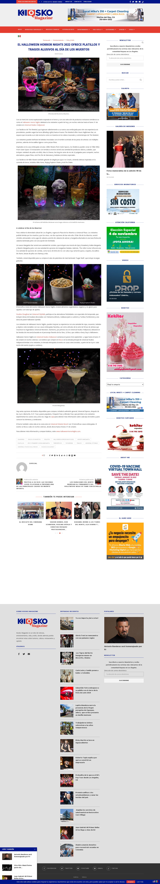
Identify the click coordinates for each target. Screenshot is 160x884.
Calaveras (21, 439)
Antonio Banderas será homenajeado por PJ (59, 523)
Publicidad (88, 2)
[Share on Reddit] (62, 455)
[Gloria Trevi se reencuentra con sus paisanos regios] (66, 640)
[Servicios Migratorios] (123, 190)
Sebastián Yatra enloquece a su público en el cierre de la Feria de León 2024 (87, 690)
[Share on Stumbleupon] (64, 455)
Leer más (140, 882)
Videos (84, 877)
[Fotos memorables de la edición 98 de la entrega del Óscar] (125, 149)
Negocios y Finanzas (52, 29)
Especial (33, 463)
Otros (131, 29)
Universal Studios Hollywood (34, 125)
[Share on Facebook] (49, 455)
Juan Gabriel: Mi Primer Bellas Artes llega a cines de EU (87, 828)
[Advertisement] (80, 583)
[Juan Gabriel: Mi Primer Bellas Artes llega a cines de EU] (66, 832)
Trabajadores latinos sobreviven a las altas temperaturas (84, 725)
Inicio (20, 29)
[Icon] (66, 623)
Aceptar (131, 882)
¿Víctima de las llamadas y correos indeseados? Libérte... (125, 294)
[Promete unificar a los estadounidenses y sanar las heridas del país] (66, 797)
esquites (47, 439)
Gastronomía (110, 29)
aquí (52, 417)
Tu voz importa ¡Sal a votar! (87, 618)
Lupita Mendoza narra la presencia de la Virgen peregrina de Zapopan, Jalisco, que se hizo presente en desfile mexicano (87, 710)
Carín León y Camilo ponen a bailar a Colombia (87, 671)
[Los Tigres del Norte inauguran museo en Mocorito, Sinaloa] (66, 658)
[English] (154, 881)
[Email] (140, 1)
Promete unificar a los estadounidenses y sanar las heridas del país (87, 795)
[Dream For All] (123, 94)
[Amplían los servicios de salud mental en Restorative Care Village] (66, 815)
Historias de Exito (68, 29)
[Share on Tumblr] (59, 455)
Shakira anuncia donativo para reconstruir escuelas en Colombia (87, 847)
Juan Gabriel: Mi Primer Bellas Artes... (23, 877)
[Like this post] (45, 455)
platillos (21, 443)
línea (60, 340)
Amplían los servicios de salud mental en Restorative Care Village (87, 812)
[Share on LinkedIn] (57, 455)
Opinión (121, 29)
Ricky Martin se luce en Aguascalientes (85, 741)
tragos (79, 443)
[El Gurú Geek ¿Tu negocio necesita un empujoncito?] (125, 524)
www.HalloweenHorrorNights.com (68, 431)
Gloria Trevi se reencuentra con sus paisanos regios (87, 636)
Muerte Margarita (83, 439)
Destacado (46, 40)
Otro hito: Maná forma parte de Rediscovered (87, 523)
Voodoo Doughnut (22, 314)
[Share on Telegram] (69, 455)
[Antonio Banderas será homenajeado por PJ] (59, 510)
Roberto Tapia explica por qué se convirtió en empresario (86, 760)
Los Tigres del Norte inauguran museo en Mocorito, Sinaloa (84, 655)
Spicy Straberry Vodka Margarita (39, 443)
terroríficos (57, 443)
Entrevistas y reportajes (33, 29)
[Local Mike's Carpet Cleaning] (125, 398)
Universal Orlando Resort (59, 424)
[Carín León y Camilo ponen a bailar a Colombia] (66, 675)
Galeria (75, 877)
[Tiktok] (143, 1)
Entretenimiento (82, 29)
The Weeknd (69, 443)
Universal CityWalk (38, 314)
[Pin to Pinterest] (55, 455)
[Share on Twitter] (52, 455)
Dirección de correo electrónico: (118, 54)
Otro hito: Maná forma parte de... (23, 866)
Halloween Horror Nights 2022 (63, 439)
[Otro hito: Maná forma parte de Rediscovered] (87, 510)
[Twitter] (133, 1)
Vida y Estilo (97, 29)
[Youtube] (136, 1)
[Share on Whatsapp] (67, 455)
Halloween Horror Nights (31, 122)
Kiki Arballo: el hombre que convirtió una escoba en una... (31, 524)
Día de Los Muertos (34, 439)
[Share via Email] (74, 455)
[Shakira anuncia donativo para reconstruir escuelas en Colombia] (66, 850)
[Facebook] (130, 1)
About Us (68, 2)
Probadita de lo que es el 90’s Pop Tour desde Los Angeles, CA (87, 777)
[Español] (20, 36)
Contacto (77, 2)
